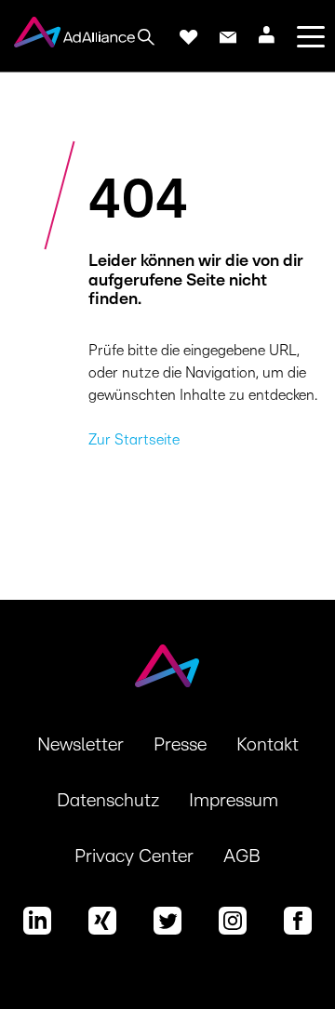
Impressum (233, 800)
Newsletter (80, 745)
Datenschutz (108, 800)
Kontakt (267, 745)
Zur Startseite (134, 439)
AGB (242, 856)
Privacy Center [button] (134, 856)
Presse (180, 745)
